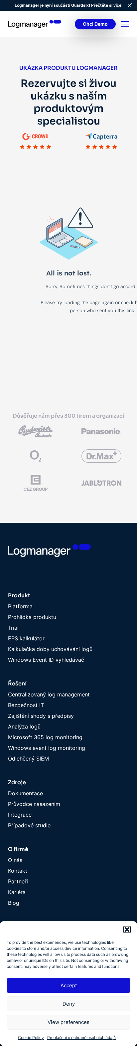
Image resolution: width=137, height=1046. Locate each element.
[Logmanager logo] (34, 24)
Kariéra (17, 892)
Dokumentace (25, 793)
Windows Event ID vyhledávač (46, 659)
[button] (127, 929)
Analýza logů (24, 726)
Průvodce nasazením (34, 804)
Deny (69, 1004)
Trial (13, 627)
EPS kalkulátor (26, 638)
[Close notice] (129, 5)
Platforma (20, 606)
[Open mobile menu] (125, 24)
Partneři (18, 881)
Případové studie (29, 825)
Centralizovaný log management (49, 694)
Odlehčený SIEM (28, 758)
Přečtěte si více (106, 5)
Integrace (20, 814)
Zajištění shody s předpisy (41, 715)
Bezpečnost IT (26, 705)
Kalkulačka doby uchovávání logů (50, 649)
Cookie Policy (31, 1037)
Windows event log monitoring (46, 748)
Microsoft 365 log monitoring (45, 737)
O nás (15, 860)
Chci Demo (95, 24)
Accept (69, 985)
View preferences (68, 1022)
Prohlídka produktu (32, 617)
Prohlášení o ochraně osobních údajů (81, 1037)
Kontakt (17, 870)
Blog (13, 902)
